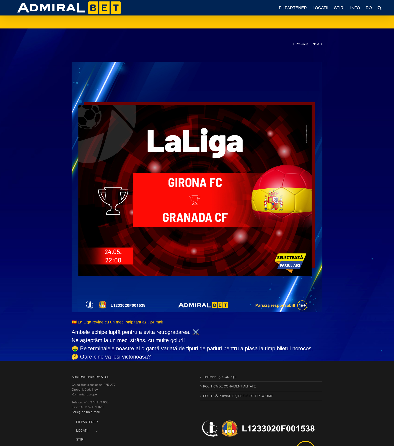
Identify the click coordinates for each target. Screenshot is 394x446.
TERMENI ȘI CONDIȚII (219, 377)
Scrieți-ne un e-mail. (86, 412)
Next (316, 44)
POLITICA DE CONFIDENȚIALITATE (229, 386)
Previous (302, 44)
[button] (379, 7)
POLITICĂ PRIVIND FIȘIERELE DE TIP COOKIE (238, 396)
